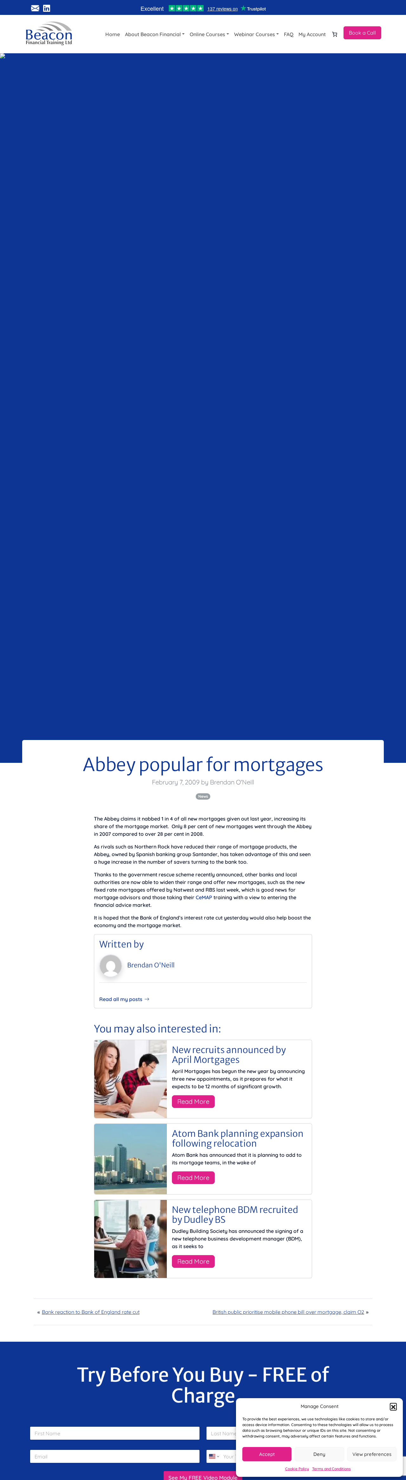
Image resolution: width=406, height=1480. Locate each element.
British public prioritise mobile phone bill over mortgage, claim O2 (288, 1312)
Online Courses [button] (207, 34)
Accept (267, 1454)
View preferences (371, 1454)
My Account (312, 34)
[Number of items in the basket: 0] (334, 34)
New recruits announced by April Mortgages (229, 1054)
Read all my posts (120, 999)
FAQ (288, 34)
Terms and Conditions (331, 1468)
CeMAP (204, 897)
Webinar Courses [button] (254, 34)
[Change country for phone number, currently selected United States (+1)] (213, 1456)
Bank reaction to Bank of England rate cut (91, 1312)
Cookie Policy (297, 1468)
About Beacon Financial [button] (153, 34)
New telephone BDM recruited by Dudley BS (235, 1214)
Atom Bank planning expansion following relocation (238, 1138)
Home (112, 34)
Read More (193, 1101)
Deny (319, 1454)
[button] (393, 1406)
